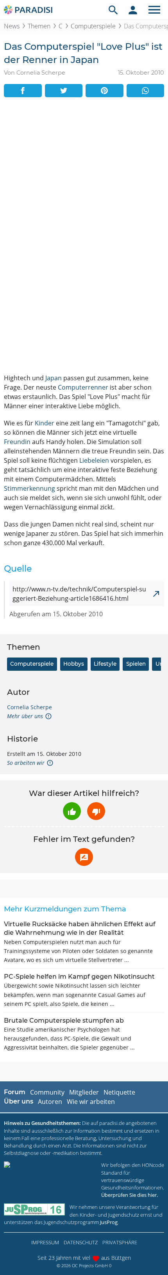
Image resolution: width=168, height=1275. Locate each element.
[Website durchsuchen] (113, 9)
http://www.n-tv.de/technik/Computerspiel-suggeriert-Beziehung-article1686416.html (79, 594)
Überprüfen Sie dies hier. (129, 1194)
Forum (14, 1092)
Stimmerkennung (29, 488)
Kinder (44, 423)
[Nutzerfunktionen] (133, 9)
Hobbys (73, 664)
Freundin (17, 441)
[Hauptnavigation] (154, 9)
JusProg (109, 1222)
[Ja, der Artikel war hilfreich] (72, 811)
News (12, 26)
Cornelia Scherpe (29, 707)
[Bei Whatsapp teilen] (145, 90)
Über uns (18, 1101)
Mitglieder (84, 1092)
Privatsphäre (119, 1242)
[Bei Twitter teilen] (64, 90)
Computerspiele (93, 26)
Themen (39, 26)
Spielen (136, 664)
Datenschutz (81, 1242)
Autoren (50, 1101)
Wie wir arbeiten (91, 1101)
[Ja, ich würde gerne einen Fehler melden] (84, 857)
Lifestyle (105, 664)
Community (47, 1092)
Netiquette (119, 1092)
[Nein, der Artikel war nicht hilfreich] (96, 811)
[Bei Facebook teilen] (23, 90)
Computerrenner (83, 387)
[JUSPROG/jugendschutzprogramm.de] (34, 1209)
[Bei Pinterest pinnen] (104, 90)
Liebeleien (94, 460)
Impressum (45, 1242)
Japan (53, 378)
